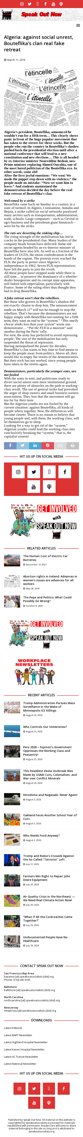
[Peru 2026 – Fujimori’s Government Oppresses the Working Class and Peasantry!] (12, 751)
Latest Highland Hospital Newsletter (26, 1042)
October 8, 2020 (34, 605)
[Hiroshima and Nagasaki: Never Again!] (12, 799)
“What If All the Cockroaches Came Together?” (47, 918)
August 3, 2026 (33, 823)
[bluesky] (37, 4)
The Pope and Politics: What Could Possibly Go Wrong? (47, 599)
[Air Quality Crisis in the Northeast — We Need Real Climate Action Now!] (12, 901)
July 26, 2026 (32, 925)
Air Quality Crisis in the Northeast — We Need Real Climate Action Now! (49, 898)
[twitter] (29, 4)
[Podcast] (61, 4)
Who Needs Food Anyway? (41, 835)
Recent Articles (41, 695)
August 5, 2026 (33, 799)
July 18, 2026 (32, 945)
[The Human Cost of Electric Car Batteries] (12, 560)
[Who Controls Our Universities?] (12, 731)
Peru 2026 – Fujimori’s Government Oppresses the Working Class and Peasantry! (47, 750)
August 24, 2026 (34, 782)
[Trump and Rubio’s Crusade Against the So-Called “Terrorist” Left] (12, 860)
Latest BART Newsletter (18, 1035)
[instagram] (21, 4)
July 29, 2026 (32, 884)
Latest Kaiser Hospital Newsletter (24, 1049)
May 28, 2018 (32, 588)
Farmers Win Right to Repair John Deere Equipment (46, 878)
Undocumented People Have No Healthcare (45, 939)
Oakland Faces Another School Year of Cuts (50, 817)
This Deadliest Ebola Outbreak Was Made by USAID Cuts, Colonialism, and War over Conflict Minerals (50, 774)
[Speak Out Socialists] (41, 19)
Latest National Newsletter (20, 1064)
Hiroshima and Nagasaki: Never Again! (50, 795)
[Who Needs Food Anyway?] (12, 840)
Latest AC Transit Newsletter (21, 1056)
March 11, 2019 (16, 60)
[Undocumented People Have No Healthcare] (12, 941)
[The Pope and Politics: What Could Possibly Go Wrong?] (12, 602)
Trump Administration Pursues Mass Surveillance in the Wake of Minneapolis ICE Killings (49, 706)
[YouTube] (53, 4)
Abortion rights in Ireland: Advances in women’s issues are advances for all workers (50, 580)
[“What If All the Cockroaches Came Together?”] (12, 921)
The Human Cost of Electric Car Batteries (45, 558)
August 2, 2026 (33, 840)
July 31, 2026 (32, 864)
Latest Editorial (13, 1028)
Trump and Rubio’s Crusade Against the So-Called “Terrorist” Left (48, 857)
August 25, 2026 (34, 731)
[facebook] (45, 4)
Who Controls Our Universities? (45, 727)
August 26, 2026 (34, 715)
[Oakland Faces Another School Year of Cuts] (12, 819)
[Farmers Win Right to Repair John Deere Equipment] (12, 880)
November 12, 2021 (36, 564)
